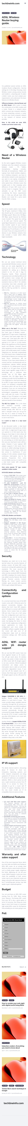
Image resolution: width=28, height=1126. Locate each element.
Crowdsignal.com (16, 956)
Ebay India (12, 737)
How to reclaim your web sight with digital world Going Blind (13, 1004)
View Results (9, 956)
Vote (5, 952)
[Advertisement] (14, 70)
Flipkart (12, 477)
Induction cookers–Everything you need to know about (13, 1047)
